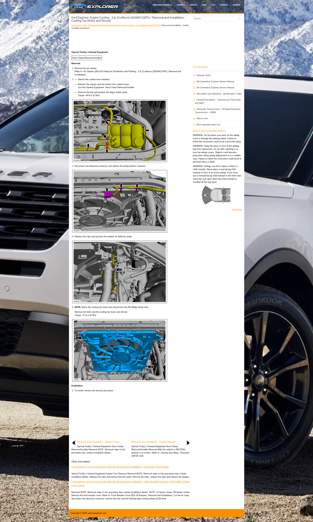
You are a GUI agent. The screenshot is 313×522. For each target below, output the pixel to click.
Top (213, 5)
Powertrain (109, 25)
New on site (202, 118)
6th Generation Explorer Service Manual (215, 87)
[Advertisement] (130, 39)
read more (237, 209)
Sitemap (224, 5)
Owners (181, 5)
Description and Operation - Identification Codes (219, 94)
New (204, 5)
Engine (118, 25)
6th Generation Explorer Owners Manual (215, 81)
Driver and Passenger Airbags (209, 131)
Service (193, 5)
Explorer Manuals (162, 5)
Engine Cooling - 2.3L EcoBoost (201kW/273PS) (141, 25)
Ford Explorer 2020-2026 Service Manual (87, 25)
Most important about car (208, 124)
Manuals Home (204, 75)
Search (236, 5)
